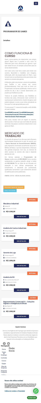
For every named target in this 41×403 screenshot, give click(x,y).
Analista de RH (8, 277)
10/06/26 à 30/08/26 (10, 233)
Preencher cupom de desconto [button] (14, 187)
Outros (33, 298)
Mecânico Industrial (11, 204)
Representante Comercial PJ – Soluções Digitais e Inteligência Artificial (18, 302)
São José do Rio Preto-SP (12, 280)
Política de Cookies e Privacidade (15, 391)
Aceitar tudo (32, 398)
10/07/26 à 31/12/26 (10, 208)
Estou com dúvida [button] (10, 190)
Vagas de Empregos (4, 353)
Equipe (4, 363)
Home (4, 349)
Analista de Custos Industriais (14, 228)
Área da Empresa (4, 367)
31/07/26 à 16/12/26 (10, 308)
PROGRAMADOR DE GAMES (15, 31)
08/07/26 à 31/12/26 (10, 282)
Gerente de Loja (9, 253)
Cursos (4, 360)
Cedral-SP (7, 206)
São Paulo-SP (8, 306)
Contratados (4, 358)
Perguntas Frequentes (4, 371)
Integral (32, 199)
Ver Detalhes (21, 216)
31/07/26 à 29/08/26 (10, 257)
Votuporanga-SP (9, 231)
